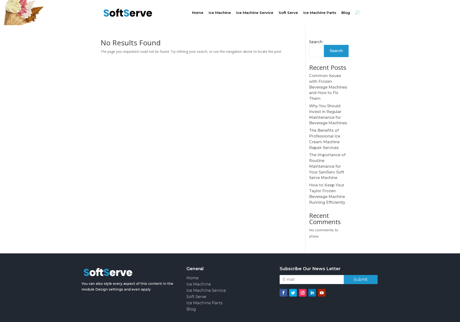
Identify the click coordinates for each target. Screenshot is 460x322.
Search (315, 42)
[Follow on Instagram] (302, 293)
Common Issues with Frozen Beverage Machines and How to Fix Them (328, 87)
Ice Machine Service (254, 13)
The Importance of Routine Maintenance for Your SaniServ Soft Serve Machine (327, 166)
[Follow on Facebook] (283, 293)
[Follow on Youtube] (322, 293)
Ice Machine (220, 13)
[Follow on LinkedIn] (312, 293)
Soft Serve (288, 13)
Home (197, 13)
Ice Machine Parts (319, 13)
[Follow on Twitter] (293, 293)
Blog (345, 13)
